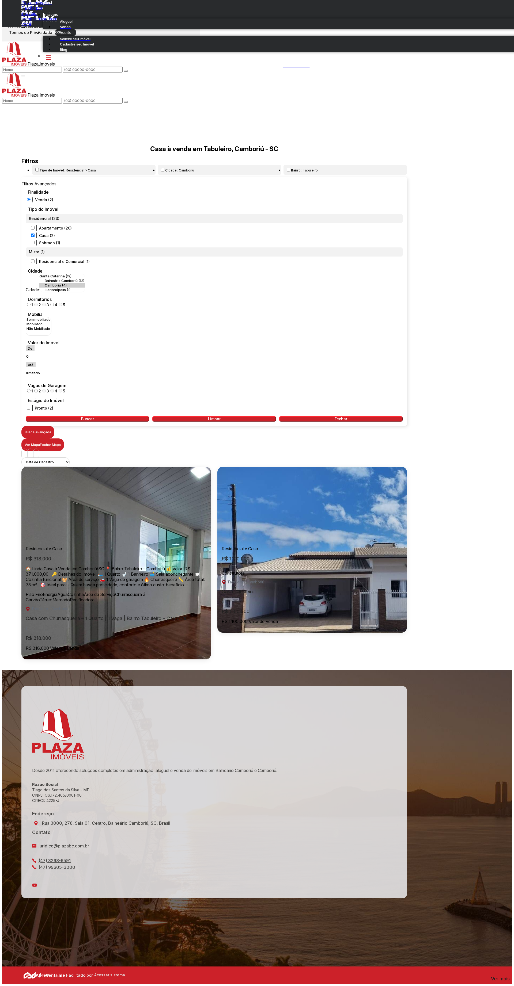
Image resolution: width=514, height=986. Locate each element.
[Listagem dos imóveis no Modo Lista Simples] (36, 454)
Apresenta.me (30, 974)
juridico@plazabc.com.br (64, 846)
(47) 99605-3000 (57, 867)
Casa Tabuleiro (238, 591)
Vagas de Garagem (47, 385)
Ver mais (500, 978)
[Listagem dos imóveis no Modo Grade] (24, 454)
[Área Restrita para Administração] (109, 975)
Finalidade (38, 192)
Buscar (87, 418)
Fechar (341, 418)
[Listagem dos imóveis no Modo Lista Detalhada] (30, 454)
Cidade (35, 271)
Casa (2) (47, 235)
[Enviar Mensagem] (126, 102)
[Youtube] (214, 885)
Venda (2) (44, 199)
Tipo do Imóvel (43, 209)
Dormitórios (40, 299)
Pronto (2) (44, 408)
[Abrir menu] (23, 74)
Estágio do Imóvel (46, 400)
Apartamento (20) (55, 228)
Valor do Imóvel (43, 342)
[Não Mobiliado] (38, 328)
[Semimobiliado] (38, 319)
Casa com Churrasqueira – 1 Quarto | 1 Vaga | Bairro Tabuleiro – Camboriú (107, 618)
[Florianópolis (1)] (62, 290)
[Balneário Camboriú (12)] (62, 280)
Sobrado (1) (49, 242)
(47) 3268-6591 (55, 860)
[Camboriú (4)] (62, 285)
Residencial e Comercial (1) (64, 261)
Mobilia (35, 314)
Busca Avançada (38, 432)
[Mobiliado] (38, 324)
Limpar (214, 418)
